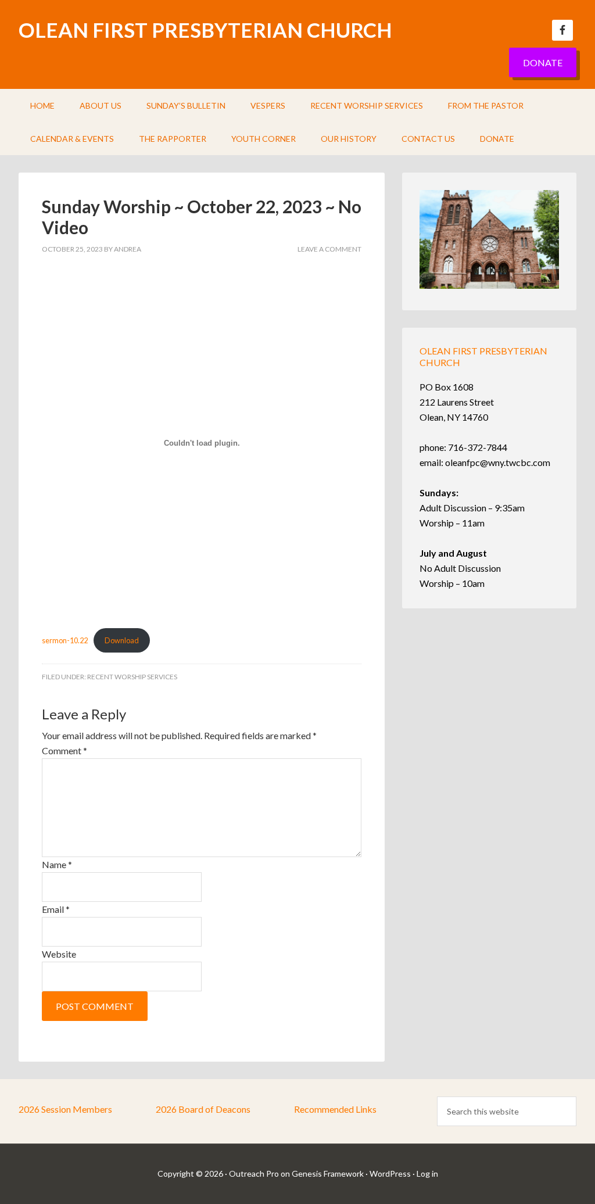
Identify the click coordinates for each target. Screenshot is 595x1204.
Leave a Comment (329, 249)
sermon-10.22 (65, 640)
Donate (542, 62)
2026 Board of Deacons (203, 1109)
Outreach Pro (254, 1173)
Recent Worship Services (132, 676)
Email (56, 909)
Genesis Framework (328, 1173)
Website (59, 953)
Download (122, 640)
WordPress (390, 1173)
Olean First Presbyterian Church (205, 29)
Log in (427, 1173)
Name (57, 864)
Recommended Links (335, 1109)
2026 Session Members (65, 1109)
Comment (64, 750)
